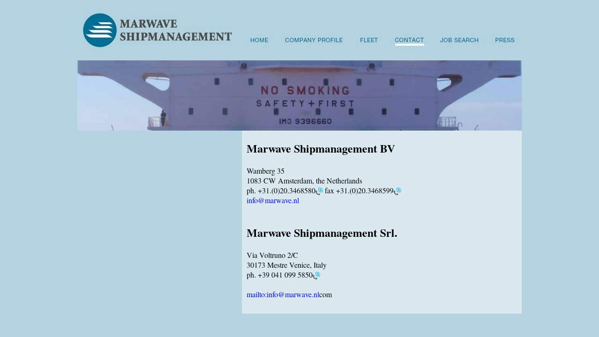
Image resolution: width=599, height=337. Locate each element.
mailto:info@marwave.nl (283, 294)
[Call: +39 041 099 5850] (316, 274)
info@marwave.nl (273, 200)
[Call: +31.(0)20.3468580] (319, 190)
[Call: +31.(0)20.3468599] (397, 190)
